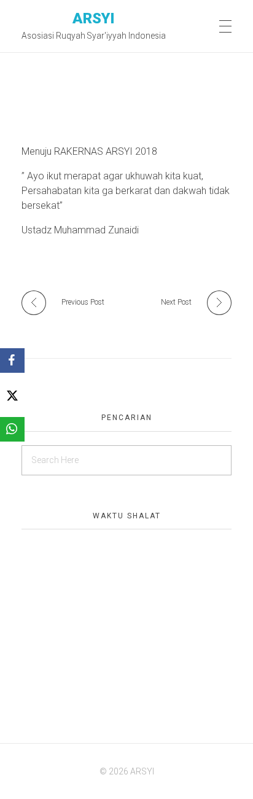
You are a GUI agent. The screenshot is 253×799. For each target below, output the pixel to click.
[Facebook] (12, 360)
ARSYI (93, 17)
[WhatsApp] (12, 429)
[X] (12, 395)
